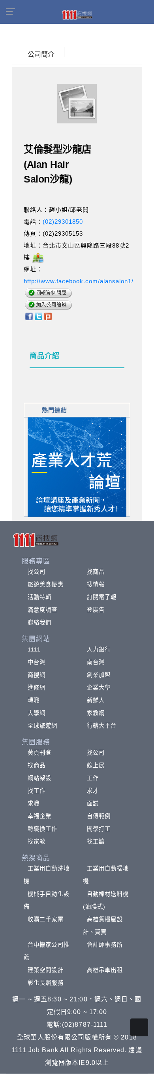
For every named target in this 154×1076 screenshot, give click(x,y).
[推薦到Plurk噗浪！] (48, 315)
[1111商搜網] (77, 14)
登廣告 (96, 610)
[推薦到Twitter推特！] (38, 315)
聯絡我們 (39, 622)
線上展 (96, 765)
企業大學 (99, 687)
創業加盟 (99, 675)
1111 (34, 649)
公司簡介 (41, 54)
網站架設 (39, 778)
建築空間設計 (46, 970)
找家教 (36, 841)
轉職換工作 (43, 829)
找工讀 (96, 841)
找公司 (36, 572)
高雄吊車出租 (105, 970)
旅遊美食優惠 (46, 584)
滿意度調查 (43, 610)
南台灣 (96, 662)
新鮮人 (96, 700)
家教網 (96, 713)
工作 (93, 778)
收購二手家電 (46, 919)
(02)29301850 (63, 221)
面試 (93, 803)
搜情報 (96, 584)
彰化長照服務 (46, 983)
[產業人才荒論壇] (77, 466)
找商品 (96, 572)
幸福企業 (39, 816)
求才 (93, 791)
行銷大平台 (102, 725)
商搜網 (36, 675)
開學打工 (99, 829)
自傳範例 (99, 816)
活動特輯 (39, 597)
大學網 (36, 713)
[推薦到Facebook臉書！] (29, 315)
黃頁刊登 (39, 752)
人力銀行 (99, 649)
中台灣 (36, 662)
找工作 (36, 791)
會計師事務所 (105, 945)
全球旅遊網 (43, 725)
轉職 (33, 700)
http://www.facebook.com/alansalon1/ (78, 281)
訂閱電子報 (102, 597)
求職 (33, 803)
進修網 (36, 687)
